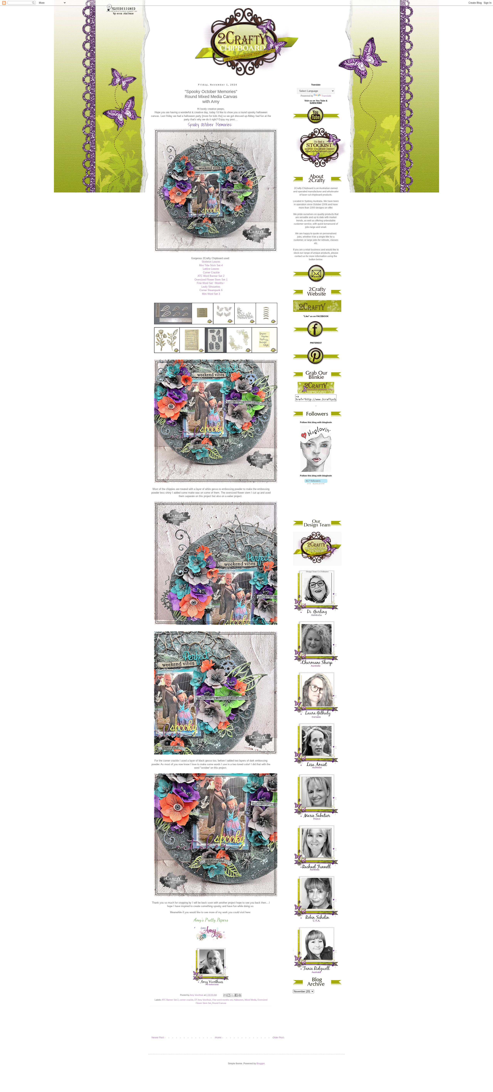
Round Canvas (219, 1003)
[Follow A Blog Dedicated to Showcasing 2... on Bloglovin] (315, 471)
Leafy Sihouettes (210, 286)
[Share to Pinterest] (240, 995)
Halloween (238, 1000)
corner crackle (186, 1000)
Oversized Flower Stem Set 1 (211, 279)
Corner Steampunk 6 (211, 290)
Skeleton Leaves (211, 261)
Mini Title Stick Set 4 (211, 265)
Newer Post (158, 1037)
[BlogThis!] (229, 995)
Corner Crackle (211, 272)
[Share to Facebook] (236, 995)
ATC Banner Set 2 (170, 1000)
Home (218, 1037)
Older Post (278, 1037)
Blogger (261, 1063)
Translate (326, 96)
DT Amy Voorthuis (203, 1000)
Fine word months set (222, 1000)
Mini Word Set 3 (211, 293)
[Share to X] (232, 995)
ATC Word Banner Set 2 (211, 275)
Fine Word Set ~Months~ (211, 283)
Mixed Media (250, 1000)
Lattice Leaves (211, 268)
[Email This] (225, 995)
